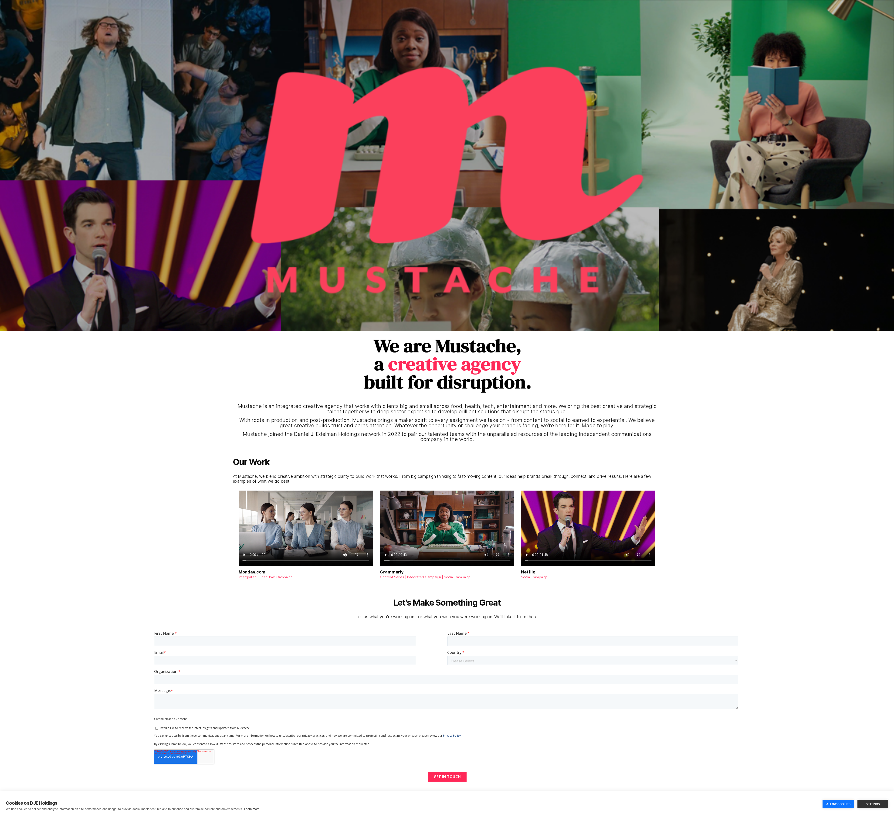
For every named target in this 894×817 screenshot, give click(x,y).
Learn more (251, 809)
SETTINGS (873, 804)
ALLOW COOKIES (838, 804)
